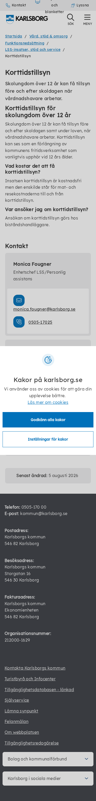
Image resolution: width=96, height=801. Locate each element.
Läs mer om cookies (48, 402)
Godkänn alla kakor (48, 419)
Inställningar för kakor (48, 439)
